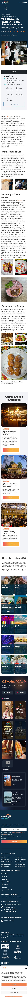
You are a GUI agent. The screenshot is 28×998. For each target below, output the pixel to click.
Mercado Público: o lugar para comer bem (10, 532)
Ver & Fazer (4, 884)
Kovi (8, 116)
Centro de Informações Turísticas (11, 897)
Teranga (19, 200)
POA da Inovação (6, 864)
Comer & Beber (5, 881)
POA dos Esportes (20, 866)
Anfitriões (4, 876)
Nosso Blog (4, 873)
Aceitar (14, 984)
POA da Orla (18, 857)
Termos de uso (15, 832)
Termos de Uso (8, 996)
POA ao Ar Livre (5, 857)
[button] (26, 968)
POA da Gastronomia (7, 861)
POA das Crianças (20, 864)
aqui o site (18, 145)
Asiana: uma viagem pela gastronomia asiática (9, 432)
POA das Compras (20, 861)
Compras (4, 887)
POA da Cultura (5, 859)
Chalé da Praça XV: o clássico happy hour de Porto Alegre (10, 485)
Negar (14, 988)
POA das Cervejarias (20, 859)
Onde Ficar (4, 879)
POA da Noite (5, 866)
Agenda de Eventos (7, 890)
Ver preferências (14, 992)
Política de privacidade (17, 996)
